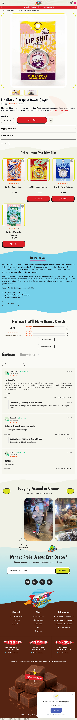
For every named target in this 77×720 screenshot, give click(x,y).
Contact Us (16, 624)
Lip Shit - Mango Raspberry (38, 187)
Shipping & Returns (64, 624)
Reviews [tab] (8, 354)
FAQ (38, 627)
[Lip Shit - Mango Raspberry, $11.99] (39, 170)
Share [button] (8, 398)
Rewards (38, 624)
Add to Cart (38, 199)
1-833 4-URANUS (16, 616)
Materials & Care (7, 135)
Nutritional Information (64, 616)
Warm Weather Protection (63, 620)
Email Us (16, 620)
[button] (67, 398)
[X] (9, 143)
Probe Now (62, 570)
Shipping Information (8, 128)
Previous (2, 7)
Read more (10, 304)
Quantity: (4, 116)
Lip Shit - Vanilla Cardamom (63, 187)
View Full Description (59, 110)
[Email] (6, 143)
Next (75, 7)
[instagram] (13, 143)
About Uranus (38, 620)
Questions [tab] (27, 354)
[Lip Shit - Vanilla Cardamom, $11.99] (63, 170)
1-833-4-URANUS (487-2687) (43, 661)
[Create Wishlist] (50, 120)
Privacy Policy (64, 627)
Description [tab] (38, 258)
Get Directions (13, 653)
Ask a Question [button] (46, 346)
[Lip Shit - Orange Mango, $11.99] (14, 170)
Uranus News (38, 616)
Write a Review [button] (46, 339)
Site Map (38, 631)
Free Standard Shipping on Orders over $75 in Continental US (38, 7)
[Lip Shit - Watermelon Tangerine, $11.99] (14, 215)
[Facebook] (2, 143)
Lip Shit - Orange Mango (13, 187)
